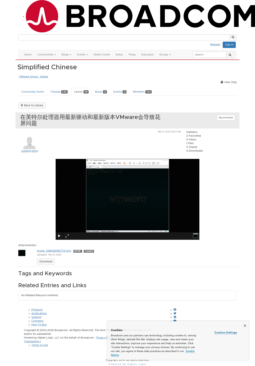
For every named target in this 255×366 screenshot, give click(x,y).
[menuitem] (216, 44)
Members (141, 92)
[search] (230, 55)
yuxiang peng (29, 151)
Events (119, 92)
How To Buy (39, 324)
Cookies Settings (225, 332)
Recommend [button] (226, 118)
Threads (58, 92)
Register (215, 44)
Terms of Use (39, 345)
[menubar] (216, 44)
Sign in (229, 45)
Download (45, 261)
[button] (233, 37)
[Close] (245, 326)
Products (37, 309)
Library (80, 92)
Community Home (32, 92)
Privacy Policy (104, 337)
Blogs (100, 92)
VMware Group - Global (33, 76)
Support (36, 317)
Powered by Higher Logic (128, 364)
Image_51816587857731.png (54, 251)
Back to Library (33, 105)
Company (37, 321)
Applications (39, 313)
